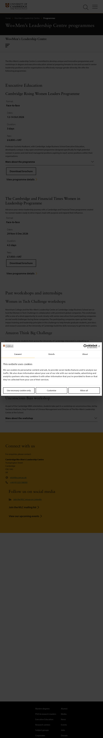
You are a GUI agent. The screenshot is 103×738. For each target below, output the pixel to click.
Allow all (84, 390)
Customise (51, 390)
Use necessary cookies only (19, 390)
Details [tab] (51, 354)
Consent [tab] (18, 354)
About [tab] (85, 354)
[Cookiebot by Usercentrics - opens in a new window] (88, 346)
